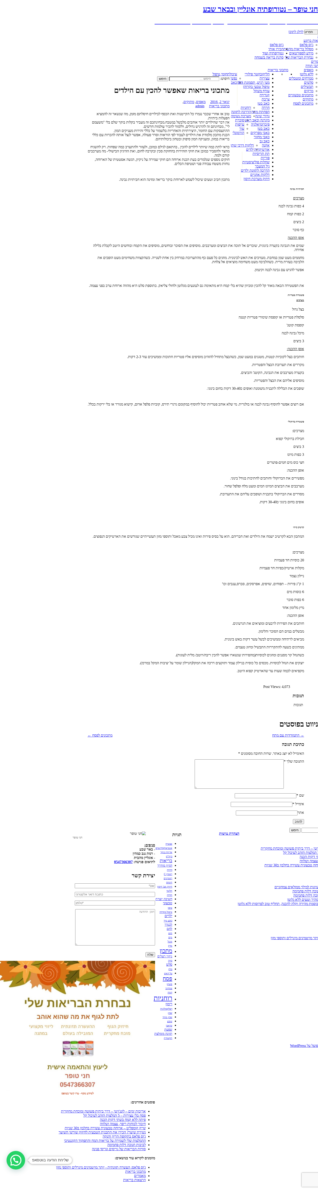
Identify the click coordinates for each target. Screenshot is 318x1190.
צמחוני (168, 988)
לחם (169, 929)
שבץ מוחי (167, 1017)
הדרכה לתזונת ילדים (255, 170)
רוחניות (246, 108)
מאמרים (140, 1176)
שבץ (170, 1013)
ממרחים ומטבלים (301, 78)
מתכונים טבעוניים (300, 95)
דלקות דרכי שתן (242, 145)
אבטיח (169, 844)
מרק (170, 946)
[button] (16, 1160)
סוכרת (239, 120)
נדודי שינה (262, 116)
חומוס (169, 882)
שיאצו (169, 1025)
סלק (170, 969)
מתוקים (308, 99)
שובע (169, 1021)
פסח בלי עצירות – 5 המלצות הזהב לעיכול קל (114, 1115)
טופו (170, 908)
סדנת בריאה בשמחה (269, 57)
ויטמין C (168, 874)
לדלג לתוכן (295, 32)
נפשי (233, 78)
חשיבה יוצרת (164, 899)
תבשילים (307, 87)
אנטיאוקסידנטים (164, 848)
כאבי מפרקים (260, 133)
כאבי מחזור (262, 137)
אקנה (266, 145)
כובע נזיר (168, 920)
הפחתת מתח (260, 112)
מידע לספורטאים (301, 53)
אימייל (298, 804)
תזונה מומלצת (163, 1034)
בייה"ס (169, 856)
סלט (169, 964)
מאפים (308, 70)
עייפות (239, 124)
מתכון (166, 951)
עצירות (265, 78)
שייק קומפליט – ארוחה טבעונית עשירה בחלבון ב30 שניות (105, 1128)
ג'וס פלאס (277, 45)
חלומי (169, 891)
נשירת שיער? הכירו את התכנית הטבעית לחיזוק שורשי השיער (102, 1132)
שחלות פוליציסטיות (256, 162)
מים (170, 937)
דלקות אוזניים (260, 175)
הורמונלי (238, 133)
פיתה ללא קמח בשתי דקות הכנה (123, 1120)
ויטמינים (168, 878)
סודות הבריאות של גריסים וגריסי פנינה (119, 1149)
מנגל (170, 941)
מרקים (308, 91)
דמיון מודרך (164, 865)
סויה (170, 960)
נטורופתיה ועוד (273, 53)
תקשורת (168, 1038)
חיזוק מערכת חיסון (257, 179)
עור (241, 129)
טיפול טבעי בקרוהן (256, 87)
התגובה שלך (294, 761)
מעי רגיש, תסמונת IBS (253, 82)
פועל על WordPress (304, 1046)
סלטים (308, 82)
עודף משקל (262, 91)
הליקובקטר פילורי (257, 74)
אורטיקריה (262, 149)
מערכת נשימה (241, 116)
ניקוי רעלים (164, 956)
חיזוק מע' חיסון (164, 886)
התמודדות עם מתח (288, 735)
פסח (167, 978)
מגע (170, 933)
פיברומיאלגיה (260, 124)
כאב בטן (263, 103)
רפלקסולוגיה (166, 1009)
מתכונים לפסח (303, 103)
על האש (168, 973)
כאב (234, 82)
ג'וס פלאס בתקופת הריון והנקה (124, 1136)
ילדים (250, 149)
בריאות (166, 860)
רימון (169, 1004)
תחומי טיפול (221, 74)
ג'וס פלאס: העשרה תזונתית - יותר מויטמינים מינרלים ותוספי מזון (101, 1167)
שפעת (168, 1029)
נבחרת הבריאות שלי (299, 57)
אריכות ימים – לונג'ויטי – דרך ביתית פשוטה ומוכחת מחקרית (103, 1111)
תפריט (309, 32)
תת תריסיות (261, 154)
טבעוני (167, 903)
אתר (301, 813)
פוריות (265, 158)
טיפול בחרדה (165, 912)
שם (300, 795)
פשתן (169, 984)
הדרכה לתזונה (241, 112)
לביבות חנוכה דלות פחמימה (126, 1145)
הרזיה (169, 870)
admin (199, 106)
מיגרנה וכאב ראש (257, 120)
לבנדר (168, 924)
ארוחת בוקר (166, 852)
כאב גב (265, 141)
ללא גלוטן (306, 74)
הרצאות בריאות (134, 1180)
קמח (170, 992)
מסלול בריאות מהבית (298, 49)
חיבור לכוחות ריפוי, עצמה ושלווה (123, 1124)
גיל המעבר (262, 166)
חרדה (266, 108)
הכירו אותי (276, 49)
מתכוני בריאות (278, 70)
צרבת (266, 99)
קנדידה (265, 95)
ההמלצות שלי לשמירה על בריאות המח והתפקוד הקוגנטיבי (105, 1141)
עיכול (233, 74)
